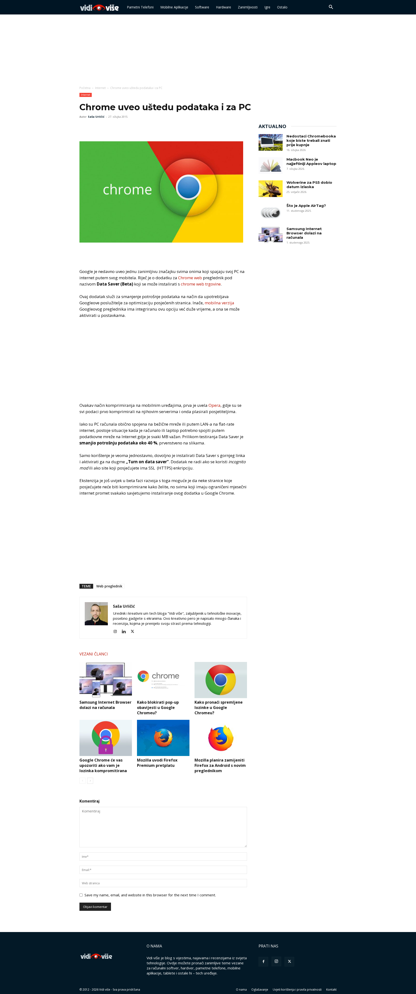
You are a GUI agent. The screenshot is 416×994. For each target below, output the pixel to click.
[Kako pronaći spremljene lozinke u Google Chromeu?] (221, 680)
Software (202, 7)
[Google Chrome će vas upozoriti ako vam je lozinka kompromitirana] (105, 738)
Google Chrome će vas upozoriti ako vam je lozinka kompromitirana (103, 765)
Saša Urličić (96, 116)
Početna (85, 88)
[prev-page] (82, 781)
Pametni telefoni (140, 7)
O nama (241, 989)
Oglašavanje (259, 989)
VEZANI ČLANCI (93, 654)
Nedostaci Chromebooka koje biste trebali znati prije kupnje (311, 140)
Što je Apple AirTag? (306, 205)
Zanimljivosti (248, 7)
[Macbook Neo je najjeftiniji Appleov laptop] (271, 165)
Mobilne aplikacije (174, 7)
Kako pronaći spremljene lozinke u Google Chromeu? (219, 707)
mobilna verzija (219, 303)
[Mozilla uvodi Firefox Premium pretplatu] (163, 738)
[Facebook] (84, 127)
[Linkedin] (126, 631)
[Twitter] (95, 127)
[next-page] (90, 781)
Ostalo (282, 7)
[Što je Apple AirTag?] (271, 212)
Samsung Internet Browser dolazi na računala (105, 705)
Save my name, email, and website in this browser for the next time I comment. (150, 894)
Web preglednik (109, 586)
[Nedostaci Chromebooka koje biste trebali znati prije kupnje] (271, 142)
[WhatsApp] (106, 127)
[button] (331, 7)
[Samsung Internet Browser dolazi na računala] (105, 680)
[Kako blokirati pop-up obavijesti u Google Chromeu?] (163, 680)
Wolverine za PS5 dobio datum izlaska (309, 184)
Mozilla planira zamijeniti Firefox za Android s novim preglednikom (220, 765)
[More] (118, 127)
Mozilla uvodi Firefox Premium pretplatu (157, 762)
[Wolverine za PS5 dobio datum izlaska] (271, 188)
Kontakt (331, 989)
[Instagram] (117, 631)
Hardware (223, 7)
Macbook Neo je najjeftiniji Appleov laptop (311, 161)
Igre (267, 7)
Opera (214, 405)
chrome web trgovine (201, 284)
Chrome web (190, 277)
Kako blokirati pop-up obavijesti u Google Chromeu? (158, 707)
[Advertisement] (208, 50)
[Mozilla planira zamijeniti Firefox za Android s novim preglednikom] (221, 738)
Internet (100, 88)
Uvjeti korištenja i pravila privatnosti (297, 989)
